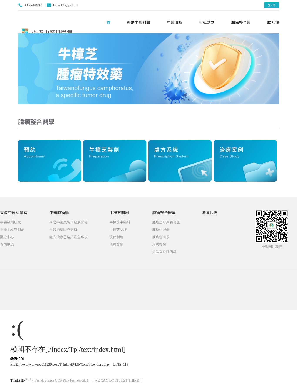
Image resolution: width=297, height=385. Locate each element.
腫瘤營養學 (161, 237)
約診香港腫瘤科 (164, 252)
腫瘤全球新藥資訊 (166, 222)
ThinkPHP (17, 380)
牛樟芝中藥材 (119, 222)
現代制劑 (116, 237)
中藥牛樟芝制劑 (12, 229)
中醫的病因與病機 (63, 229)
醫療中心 (7, 237)
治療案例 (116, 244)
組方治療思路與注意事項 (68, 237)
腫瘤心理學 (161, 229)
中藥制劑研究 (10, 222)
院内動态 (7, 244)
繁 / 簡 (271, 5)
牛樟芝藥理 (118, 229)
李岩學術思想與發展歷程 (68, 222)
